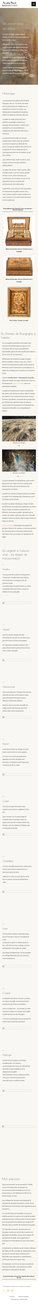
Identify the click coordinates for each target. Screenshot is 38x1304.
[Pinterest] (12, 1291)
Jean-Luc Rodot (18, 383)
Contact (11, 1296)
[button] (4, 430)
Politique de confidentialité (19, 1299)
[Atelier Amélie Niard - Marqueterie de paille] (9, 4)
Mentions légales (23, 1296)
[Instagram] (4, 1291)
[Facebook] (8, 1291)
